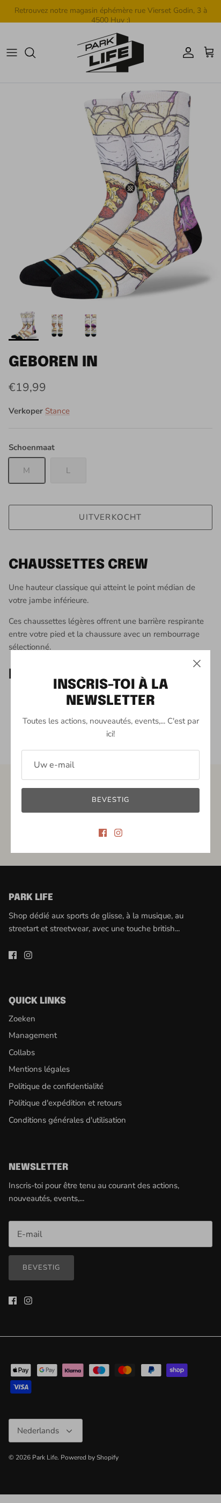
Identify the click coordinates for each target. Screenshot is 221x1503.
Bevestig (110, 800)
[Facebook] (103, 833)
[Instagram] (118, 833)
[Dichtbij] (197, 663)
